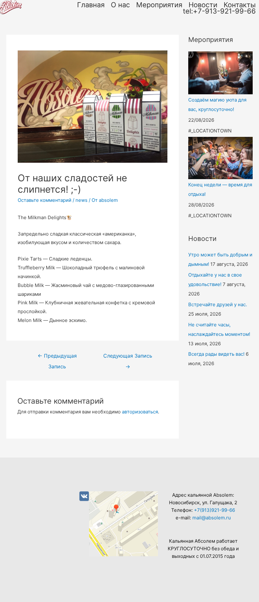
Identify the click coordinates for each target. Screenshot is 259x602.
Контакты (240, 5)
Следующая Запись (127, 357)
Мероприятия (159, 5)
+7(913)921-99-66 (214, 510)
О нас (120, 5)
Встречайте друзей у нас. (217, 304)
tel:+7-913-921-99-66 (219, 11)
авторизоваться (140, 412)
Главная (91, 5)
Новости (203, 5)
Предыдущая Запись (57, 357)
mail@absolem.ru (211, 518)
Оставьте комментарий (44, 200)
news (81, 200)
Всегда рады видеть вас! (216, 354)
